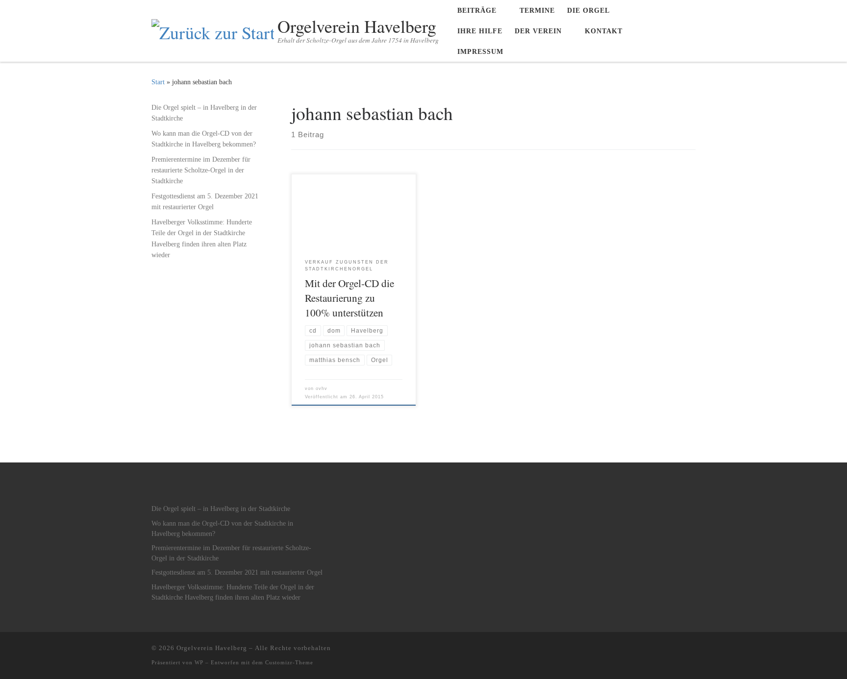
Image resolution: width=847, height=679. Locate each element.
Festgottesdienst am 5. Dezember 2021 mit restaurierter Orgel (204, 201)
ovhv (321, 388)
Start (158, 82)
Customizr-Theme (289, 662)
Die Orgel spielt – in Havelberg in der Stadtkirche (204, 112)
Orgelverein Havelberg (211, 648)
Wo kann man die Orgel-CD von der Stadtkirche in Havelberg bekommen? (203, 138)
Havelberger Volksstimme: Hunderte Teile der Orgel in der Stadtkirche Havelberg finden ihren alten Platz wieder (201, 238)
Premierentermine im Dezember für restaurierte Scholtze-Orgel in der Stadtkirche (200, 170)
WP (199, 662)
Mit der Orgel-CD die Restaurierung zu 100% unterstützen (349, 297)
